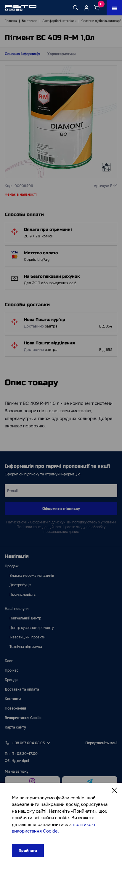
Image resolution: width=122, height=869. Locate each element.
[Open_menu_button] (114, 7)
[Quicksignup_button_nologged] (86, 8)
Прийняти (28, 851)
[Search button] (76, 8)
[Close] (114, 790)
